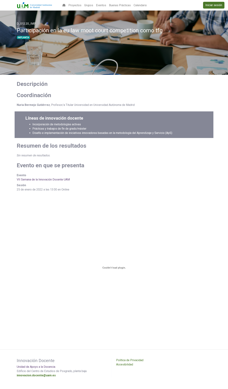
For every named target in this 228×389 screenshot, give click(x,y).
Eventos (101, 5)
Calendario (140, 5)
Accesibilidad (124, 364)
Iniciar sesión (213, 5)
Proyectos (74, 5)
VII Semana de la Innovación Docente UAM (43, 179)
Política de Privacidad (129, 360)
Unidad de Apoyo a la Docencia (36, 366)
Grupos (88, 5)
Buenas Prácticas (120, 5)
